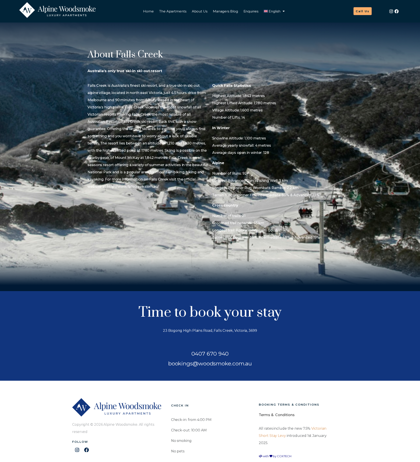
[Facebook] (396, 11)
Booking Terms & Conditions (289, 404)
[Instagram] (391, 11)
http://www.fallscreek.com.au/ (133, 186)
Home (148, 11)
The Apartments (172, 11)
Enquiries (250, 11)
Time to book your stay (210, 312)
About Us (199, 11)
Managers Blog (225, 11)
